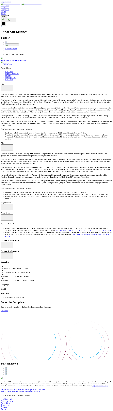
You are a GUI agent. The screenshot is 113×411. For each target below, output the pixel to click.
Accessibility (5, 403)
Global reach (28, 392)
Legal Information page (100, 386)
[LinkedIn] (12, 42)
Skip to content (6, 2)
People (3, 390)
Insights (3, 12)
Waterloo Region (11, 49)
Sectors (8, 390)
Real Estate (9, 72)
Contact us (36, 392)
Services (14, 390)
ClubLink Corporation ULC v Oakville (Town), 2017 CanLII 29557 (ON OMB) (83, 230)
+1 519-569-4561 (7, 64)
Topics (3, 14)
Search (4, 16)
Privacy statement (7, 401)
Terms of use (5, 405)
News (35, 390)
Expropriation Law (12, 74)
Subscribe (4, 311)
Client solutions (22, 390)
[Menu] (3, 23)
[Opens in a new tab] (12, 368)
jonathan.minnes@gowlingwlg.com (13, 60)
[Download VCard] (12, 45)
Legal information (7, 399)
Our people (5, 10)
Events (8, 392)
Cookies (4, 407)
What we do (5, 8)
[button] (22, 4)
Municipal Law (10, 78)
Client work (41, 390)
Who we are (5, 6)
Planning (8, 76)
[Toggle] (7, 88)
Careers (13, 392)
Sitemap (4, 409)
